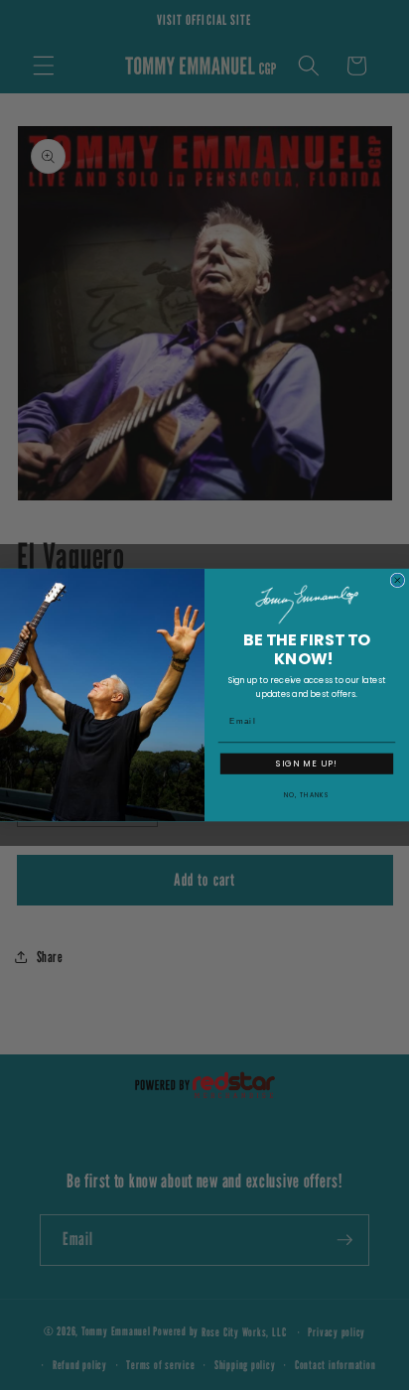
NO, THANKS (307, 794)
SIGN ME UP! (306, 763)
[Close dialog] (397, 580)
